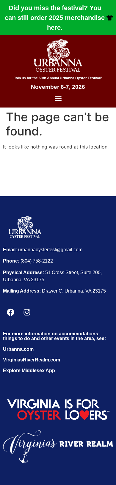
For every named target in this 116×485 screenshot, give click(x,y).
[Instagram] (26, 312)
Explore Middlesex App (29, 370)
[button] (58, 98)
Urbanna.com (18, 349)
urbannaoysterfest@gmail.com (50, 249)
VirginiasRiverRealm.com (31, 359)
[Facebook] (10, 312)
